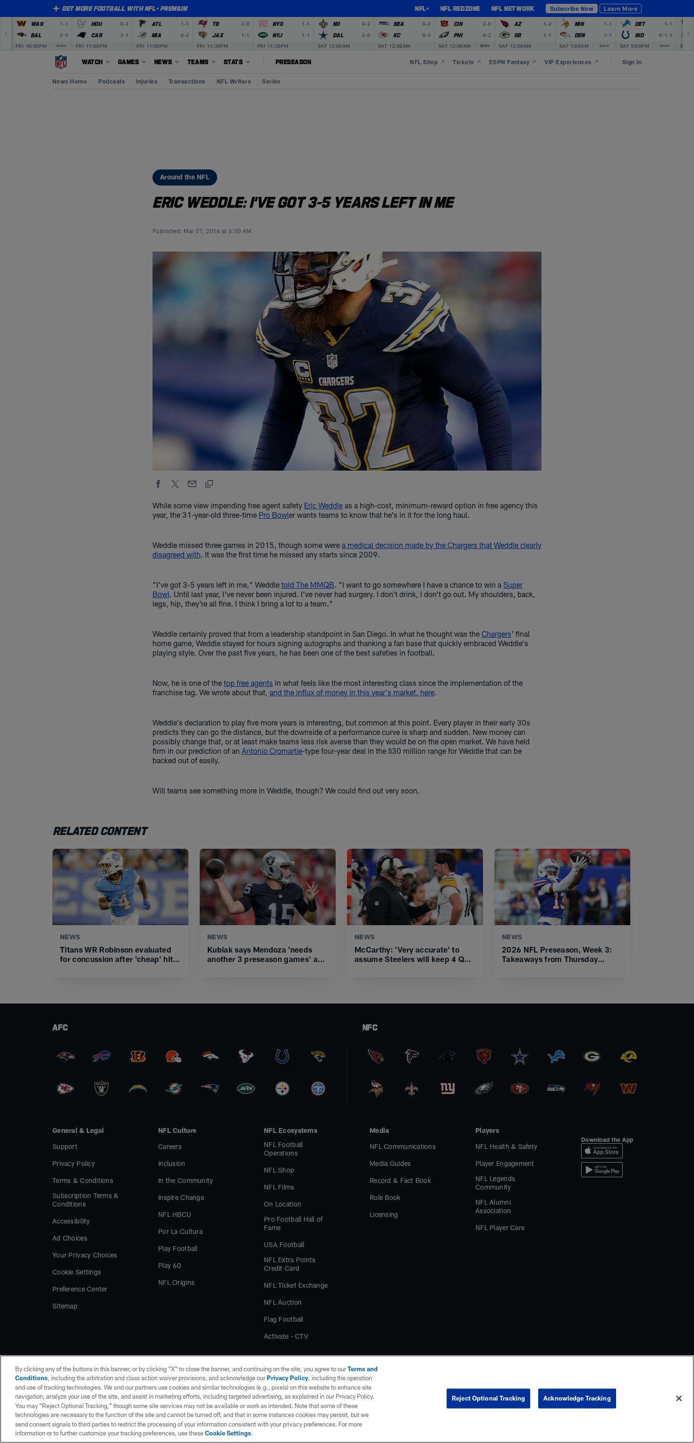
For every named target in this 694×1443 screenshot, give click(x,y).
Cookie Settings (228, 1433)
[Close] (679, 1398)
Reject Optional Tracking (488, 1398)
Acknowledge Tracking (577, 1398)
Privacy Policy (287, 1378)
